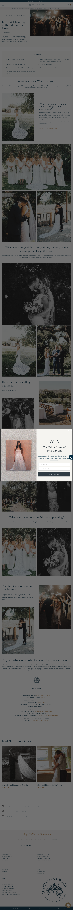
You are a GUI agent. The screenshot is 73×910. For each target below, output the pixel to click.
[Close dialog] (70, 430)
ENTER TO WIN (54, 474)
